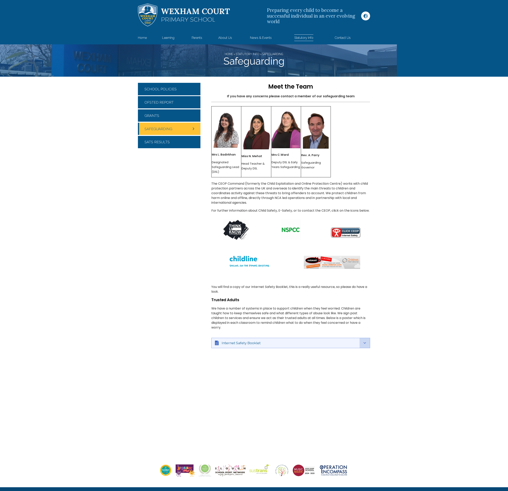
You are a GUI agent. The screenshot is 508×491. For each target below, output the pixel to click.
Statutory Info (247, 54)
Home (229, 54)
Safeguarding (272, 54)
